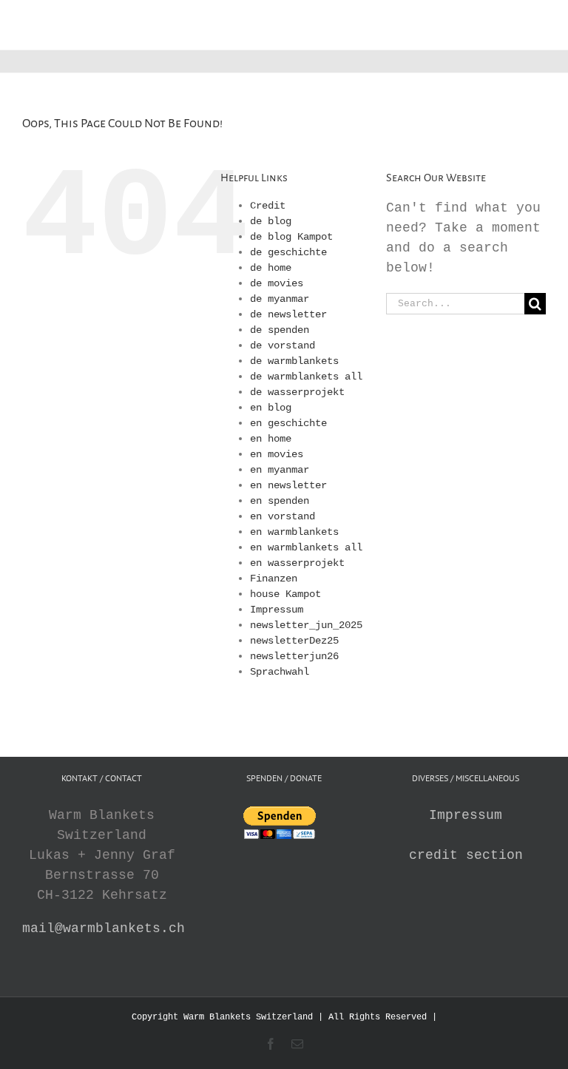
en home (270, 439)
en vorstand (282, 516)
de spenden (279, 330)
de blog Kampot (291, 237)
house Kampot (285, 594)
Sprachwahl (279, 672)
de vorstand (282, 345)
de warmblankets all (306, 376)
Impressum (276, 610)
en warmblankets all (306, 547)
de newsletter (288, 314)
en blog (270, 408)
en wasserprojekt (297, 563)
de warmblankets (294, 361)
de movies (276, 283)
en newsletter (288, 485)
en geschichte (288, 423)
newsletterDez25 (294, 641)
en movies (276, 454)
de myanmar (279, 299)
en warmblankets (294, 532)
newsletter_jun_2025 (306, 625)
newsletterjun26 (294, 656)
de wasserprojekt (297, 392)
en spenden (279, 501)
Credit (267, 206)
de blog (270, 221)
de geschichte (288, 252)
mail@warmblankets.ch (103, 928)
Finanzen (273, 578)
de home (270, 268)
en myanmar (279, 470)
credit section (466, 855)
